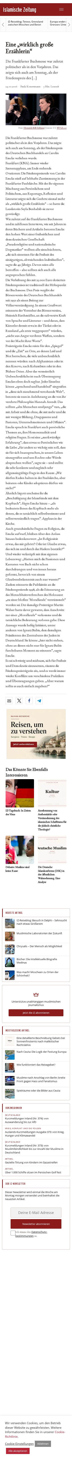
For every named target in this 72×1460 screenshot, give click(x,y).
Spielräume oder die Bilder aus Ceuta (38, 1090)
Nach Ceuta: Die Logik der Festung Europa (41, 1051)
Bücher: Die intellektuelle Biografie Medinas (37, 961)
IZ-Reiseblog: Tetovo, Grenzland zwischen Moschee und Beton (25, 23)
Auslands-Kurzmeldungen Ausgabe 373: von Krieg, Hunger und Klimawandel (34, 1133)
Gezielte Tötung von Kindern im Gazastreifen (31, 1162)
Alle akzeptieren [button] (17, 1451)
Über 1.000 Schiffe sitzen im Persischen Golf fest (33, 1172)
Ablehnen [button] (43, 1443)
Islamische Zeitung (19, 9)
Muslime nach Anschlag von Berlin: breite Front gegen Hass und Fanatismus (41, 1079)
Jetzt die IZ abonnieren (36, 1012)
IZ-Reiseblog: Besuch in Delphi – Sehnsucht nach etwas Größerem (42, 922)
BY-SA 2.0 (61, 128)
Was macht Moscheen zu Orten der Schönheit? (37, 973)
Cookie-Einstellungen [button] (19, 1444)
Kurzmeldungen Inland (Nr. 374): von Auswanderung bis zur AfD (27, 1120)
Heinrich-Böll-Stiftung (34, 128)
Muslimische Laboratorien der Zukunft (39, 933)
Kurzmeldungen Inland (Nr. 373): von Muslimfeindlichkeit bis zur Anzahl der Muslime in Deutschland (34, 1149)
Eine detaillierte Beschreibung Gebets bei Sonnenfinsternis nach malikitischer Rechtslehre (41, 1041)
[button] (9, 700)
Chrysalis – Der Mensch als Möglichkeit (39, 946)
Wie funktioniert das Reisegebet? (36, 1064)
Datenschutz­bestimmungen (31, 1234)
